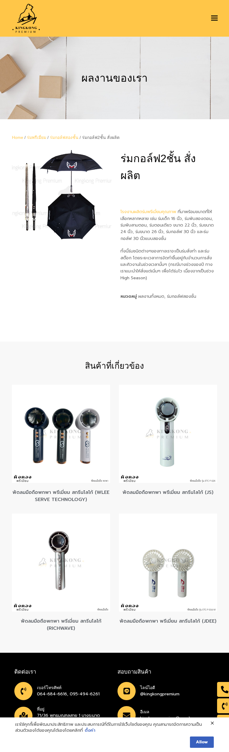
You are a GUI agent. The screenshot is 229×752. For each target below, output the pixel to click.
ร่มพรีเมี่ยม (36, 137)
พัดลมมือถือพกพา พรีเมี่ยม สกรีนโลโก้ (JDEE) (168, 621)
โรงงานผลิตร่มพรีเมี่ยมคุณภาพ (148, 212)
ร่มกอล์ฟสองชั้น (64, 137)
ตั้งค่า (90, 731)
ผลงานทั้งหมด (151, 296)
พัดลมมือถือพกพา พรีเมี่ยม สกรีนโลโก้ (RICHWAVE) (61, 625)
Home (17, 137)
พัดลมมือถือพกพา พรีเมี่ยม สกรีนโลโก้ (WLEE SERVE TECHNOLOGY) (61, 496)
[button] (214, 18)
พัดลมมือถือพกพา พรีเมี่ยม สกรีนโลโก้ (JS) (168, 492)
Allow (202, 742)
